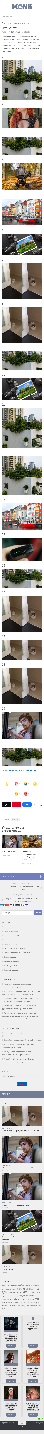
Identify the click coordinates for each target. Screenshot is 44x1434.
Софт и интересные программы (17, 948)
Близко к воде (7, 1264)
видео (6, 1283)
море (4, 1297)
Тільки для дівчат (11, 961)
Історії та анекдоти (11, 931)
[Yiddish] (27, 900)
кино (36, 1291)
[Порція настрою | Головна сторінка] (22, 7)
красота (21, 1294)
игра (3, 1291)
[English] (11, 900)
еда (9, 1288)
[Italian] (20, 900)
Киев (9, 1280)
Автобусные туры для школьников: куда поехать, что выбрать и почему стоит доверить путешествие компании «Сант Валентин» (20, 1011)
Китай (14, 1280)
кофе (15, 1294)
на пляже (11, 1298)
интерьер (15, 1291)
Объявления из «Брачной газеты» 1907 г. (18, 1163)
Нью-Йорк (20, 1280)
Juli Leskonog (14, 32)
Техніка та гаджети (11, 956)
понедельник (6, 1301)
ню (21, 1297)
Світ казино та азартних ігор (15, 943)
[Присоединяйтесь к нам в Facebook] (40, 871)
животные (15, 814)
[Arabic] (4, 900)
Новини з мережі (10, 939)
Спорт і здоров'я (10, 952)
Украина (28, 1280)
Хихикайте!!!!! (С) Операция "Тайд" (16, 1200)
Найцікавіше (8, 16)
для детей (35, 1284)
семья (14, 1301)
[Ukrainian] (1, 900)
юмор (4, 1304)
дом (5, 1287)
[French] (14, 900)
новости (17, 1297)
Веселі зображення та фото (15, 922)
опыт (26, 1298)
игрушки (8, 1291)
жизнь (26, 1287)
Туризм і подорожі (11, 965)
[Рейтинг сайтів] (22, 1080)
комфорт (5, 1294)
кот (10, 1294)
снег (18, 1301)
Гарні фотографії (11, 926)
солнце (22, 1301)
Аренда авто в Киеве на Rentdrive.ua (27, 1035)
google (4, 1280)
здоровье (36, 1288)
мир (37, 1294)
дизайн (27, 1284)
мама (32, 1294)
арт (37, 1280)
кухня (27, 1294)
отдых (36, 1298)
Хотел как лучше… (10, 846)
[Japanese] (23, 900)
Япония (33, 1280)
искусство (23, 1291)
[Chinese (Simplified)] (8, 900)
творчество (33, 1301)
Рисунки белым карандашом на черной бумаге (21, 1126)
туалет (39, 1301)
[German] (17, 900)
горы (14, 1284)
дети (19, 1283)
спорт (27, 1301)
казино (32, 1291)
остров (30, 1298)
